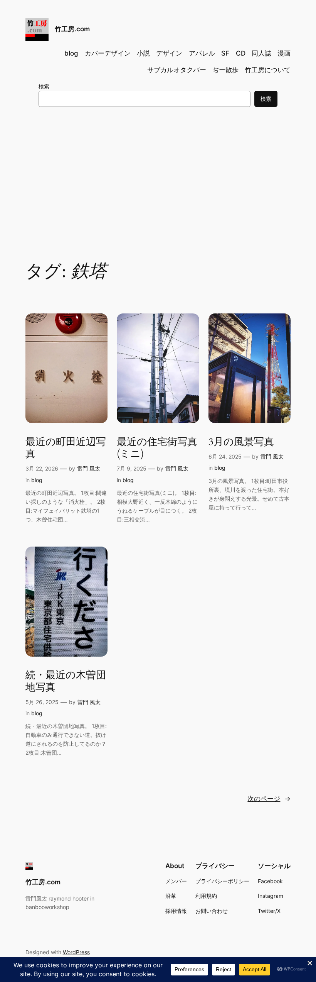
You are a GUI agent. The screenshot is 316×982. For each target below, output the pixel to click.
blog (36, 480)
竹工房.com (72, 29)
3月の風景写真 (241, 442)
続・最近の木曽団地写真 (65, 681)
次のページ (269, 799)
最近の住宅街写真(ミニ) (157, 448)
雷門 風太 (88, 468)
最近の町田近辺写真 (65, 448)
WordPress (76, 952)
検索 (44, 86)
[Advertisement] (158, 176)
